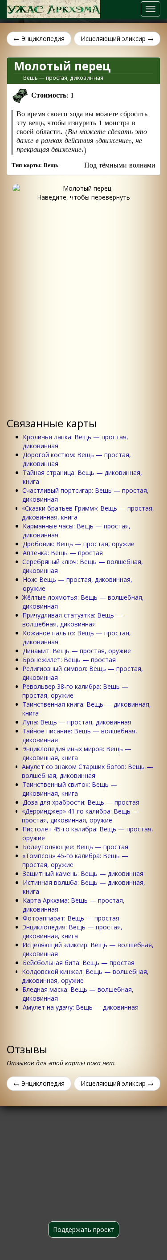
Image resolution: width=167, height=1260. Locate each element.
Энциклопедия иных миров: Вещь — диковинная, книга (76, 753)
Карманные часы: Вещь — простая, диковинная (76, 530)
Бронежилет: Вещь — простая (69, 659)
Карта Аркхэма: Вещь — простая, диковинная (74, 904)
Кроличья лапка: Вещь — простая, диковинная (75, 441)
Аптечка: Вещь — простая (63, 552)
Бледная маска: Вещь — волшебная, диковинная (78, 993)
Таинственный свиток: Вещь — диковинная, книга (69, 789)
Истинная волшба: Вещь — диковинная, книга (84, 887)
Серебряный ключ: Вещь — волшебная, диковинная (82, 566)
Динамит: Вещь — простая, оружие (77, 650)
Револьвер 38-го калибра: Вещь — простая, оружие (75, 691)
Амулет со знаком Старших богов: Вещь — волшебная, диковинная (87, 771)
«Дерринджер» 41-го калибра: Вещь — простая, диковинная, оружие (80, 815)
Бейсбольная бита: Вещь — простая (78, 962)
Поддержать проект (83, 1229)
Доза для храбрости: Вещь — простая (81, 802)
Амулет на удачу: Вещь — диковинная (80, 1007)
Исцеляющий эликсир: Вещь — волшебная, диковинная (88, 949)
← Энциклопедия (39, 38)
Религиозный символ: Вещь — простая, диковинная (82, 673)
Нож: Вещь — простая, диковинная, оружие (77, 584)
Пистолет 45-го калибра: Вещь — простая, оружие (87, 833)
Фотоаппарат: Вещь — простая (71, 918)
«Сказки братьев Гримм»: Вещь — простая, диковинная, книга (88, 512)
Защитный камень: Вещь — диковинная (83, 873)
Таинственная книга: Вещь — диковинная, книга (86, 708)
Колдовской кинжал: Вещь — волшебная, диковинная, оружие (85, 976)
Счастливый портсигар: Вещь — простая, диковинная (85, 494)
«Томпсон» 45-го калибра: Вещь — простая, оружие (75, 860)
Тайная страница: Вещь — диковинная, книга (82, 477)
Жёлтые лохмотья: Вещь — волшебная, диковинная (83, 601)
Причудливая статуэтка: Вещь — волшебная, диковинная (72, 619)
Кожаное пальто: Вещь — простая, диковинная (77, 637)
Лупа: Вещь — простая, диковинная (77, 722)
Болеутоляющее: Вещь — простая (75, 847)
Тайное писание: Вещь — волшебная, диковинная (79, 735)
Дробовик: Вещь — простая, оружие (78, 544)
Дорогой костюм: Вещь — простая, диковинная (77, 459)
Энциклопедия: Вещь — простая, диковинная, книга (72, 931)
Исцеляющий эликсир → (117, 38)
